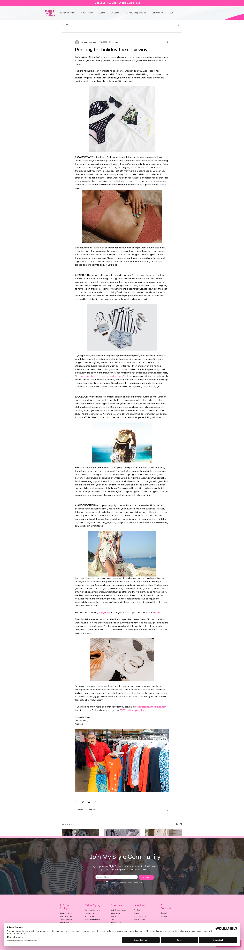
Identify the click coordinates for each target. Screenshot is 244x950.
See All (179, 824)
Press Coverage (140, 916)
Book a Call (165, 913)
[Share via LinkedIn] (88, 802)
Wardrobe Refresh (92, 913)
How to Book (115, 913)
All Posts (65, 25)
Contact (164, 916)
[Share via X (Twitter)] (82, 802)
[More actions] (167, 42)
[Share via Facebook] (76, 802)
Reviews (137, 913)
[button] (68, 13)
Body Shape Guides (118, 910)
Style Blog (114, 916)
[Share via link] (95, 802)
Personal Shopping (92, 910)
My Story (137, 910)
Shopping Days (66, 913)
